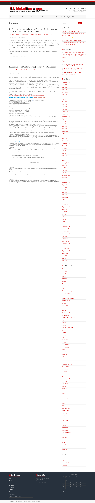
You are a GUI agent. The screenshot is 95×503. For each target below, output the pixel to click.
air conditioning (65, 271)
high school (65, 339)
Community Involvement (68, 295)
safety (63, 403)
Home (11, 17)
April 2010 (64, 236)
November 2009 (66, 246)
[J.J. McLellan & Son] (28, 7)
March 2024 (65, 97)
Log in (63, 458)
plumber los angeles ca (69, 68)
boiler (19, 34)
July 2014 (64, 148)
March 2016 (65, 111)
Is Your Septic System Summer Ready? (71, 40)
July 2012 (64, 187)
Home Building (65, 344)
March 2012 (65, 197)
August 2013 (65, 165)
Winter (63, 447)
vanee (63, 440)
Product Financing (66, 398)
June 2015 (64, 124)
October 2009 (65, 248)
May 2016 (64, 106)
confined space (66, 300)
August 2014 (65, 146)
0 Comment (22, 37)
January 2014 (65, 163)
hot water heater (27, 70)
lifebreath (64, 381)
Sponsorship (65, 420)
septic (63, 405)
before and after (66, 286)
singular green (65, 413)
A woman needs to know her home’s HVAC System (74, 56)
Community (29, 17)
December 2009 (66, 243)
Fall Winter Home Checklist (68, 317)
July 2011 (64, 211)
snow (63, 415)
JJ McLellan (52, 34)
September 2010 (66, 233)
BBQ (63, 283)
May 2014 (64, 153)
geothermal (65, 332)
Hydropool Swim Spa (67, 364)
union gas (43, 70)
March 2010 (65, 238)
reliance (64, 401)
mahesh (65, 64)
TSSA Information (66, 432)
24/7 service (65, 269)
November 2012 (66, 177)
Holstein (64, 342)
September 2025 (66, 82)
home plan (64, 349)
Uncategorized (65, 435)
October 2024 (65, 92)
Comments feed (66, 462)
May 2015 (64, 126)
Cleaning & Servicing (67, 291)
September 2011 (66, 207)
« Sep (63, 491)
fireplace (64, 322)
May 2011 (64, 216)
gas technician (65, 330)
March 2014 (65, 158)
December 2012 (66, 175)
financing (64, 320)
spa (63, 418)
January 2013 (65, 172)
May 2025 (64, 87)
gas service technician (26, 34)
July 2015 (64, 121)
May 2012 (64, 192)
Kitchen (64, 374)
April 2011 (64, 219)
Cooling (64, 303)
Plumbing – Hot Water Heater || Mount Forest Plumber (32, 67)
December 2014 (66, 136)
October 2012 (65, 180)
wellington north (66, 444)
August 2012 (65, 185)
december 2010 (66, 308)
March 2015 (65, 131)
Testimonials (59, 17)
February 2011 (65, 224)
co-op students (66, 293)
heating (34, 34)
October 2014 (65, 141)
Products (44, 17)
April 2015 (64, 128)
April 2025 (64, 89)
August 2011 (65, 209)
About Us (18, 17)
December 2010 (66, 226)
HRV (63, 359)
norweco (64, 393)
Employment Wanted (67, 313)
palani (65, 72)
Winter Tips (64, 449)
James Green (67, 60)
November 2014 (66, 138)
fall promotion (65, 315)
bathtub (64, 281)
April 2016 (64, 109)
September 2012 (66, 182)
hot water (38, 34)
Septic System (65, 410)
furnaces (64, 325)
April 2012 (64, 194)
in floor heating (45, 34)
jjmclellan (34, 70)
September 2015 (66, 116)
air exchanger (65, 273)
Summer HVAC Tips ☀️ (67, 37)
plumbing (38, 70)
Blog (23, 17)
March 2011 (65, 221)
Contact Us (37, 17)
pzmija (12, 34)
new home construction (68, 391)
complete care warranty (68, 298)
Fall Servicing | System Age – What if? (71, 31)
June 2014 (64, 150)
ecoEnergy (64, 310)
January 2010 (65, 241)
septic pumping (66, 408)
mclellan (64, 386)
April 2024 (64, 94)
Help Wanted (65, 337)
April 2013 (64, 170)
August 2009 (65, 253)
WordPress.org (65, 465)
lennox (63, 376)
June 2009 (64, 255)
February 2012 (65, 199)
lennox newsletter (66, 379)
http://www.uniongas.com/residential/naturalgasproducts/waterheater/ (26, 95)
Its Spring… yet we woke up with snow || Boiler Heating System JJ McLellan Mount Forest (33, 30)
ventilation (64, 442)
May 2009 (64, 258)
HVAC (63, 361)
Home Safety (65, 352)
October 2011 (65, 204)
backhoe (64, 276)
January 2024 (65, 99)
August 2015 (65, 119)
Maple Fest (65, 383)
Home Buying (65, 347)
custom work (65, 305)
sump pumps (65, 427)
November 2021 (66, 104)
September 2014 (66, 143)
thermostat (65, 430)
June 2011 (64, 214)
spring (63, 422)
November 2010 (66, 229)
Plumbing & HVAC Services (70, 17)
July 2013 (64, 168)
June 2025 (64, 84)
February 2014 (65, 160)
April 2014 (64, 155)
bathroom (64, 278)
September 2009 (66, 251)
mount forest (65, 388)
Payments (51, 17)
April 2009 (64, 260)
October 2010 (65, 231)
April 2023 (64, 102)
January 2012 (65, 202)
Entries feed (65, 460)
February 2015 (65, 133)
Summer (64, 425)
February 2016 (65, 114)
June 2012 (64, 189)
